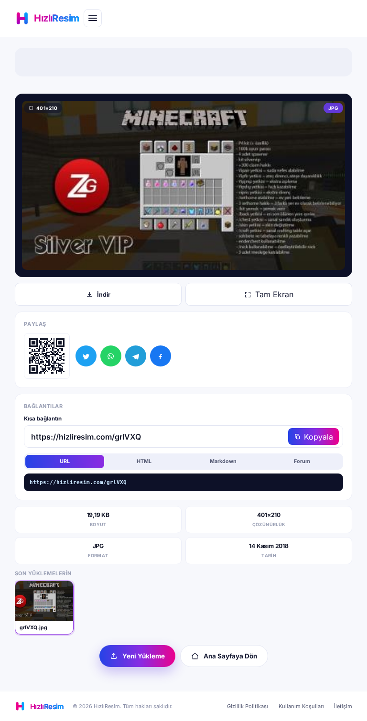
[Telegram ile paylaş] (135, 355)
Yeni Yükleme (143, 656)
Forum (302, 461)
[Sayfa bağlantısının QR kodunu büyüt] (47, 356)
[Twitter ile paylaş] (86, 355)
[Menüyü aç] (93, 18)
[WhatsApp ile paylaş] (110, 355)
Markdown (223, 461)
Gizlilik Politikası (247, 706)
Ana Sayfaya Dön (230, 656)
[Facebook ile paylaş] (160, 355)
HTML (144, 461)
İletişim (343, 706)
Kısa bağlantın (43, 418)
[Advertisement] (183, 62)
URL (65, 461)
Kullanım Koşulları (301, 706)
